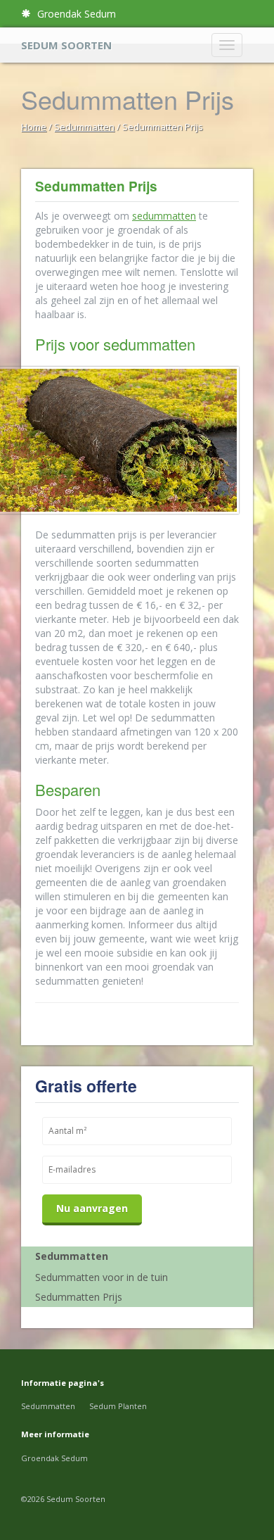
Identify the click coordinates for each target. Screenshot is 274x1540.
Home (33, 126)
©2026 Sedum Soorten (63, 1499)
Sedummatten (84, 126)
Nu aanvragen (92, 1208)
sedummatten (164, 215)
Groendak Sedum (75, 13)
